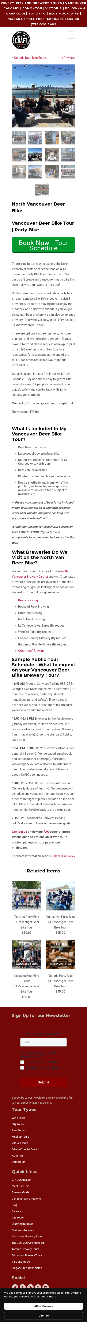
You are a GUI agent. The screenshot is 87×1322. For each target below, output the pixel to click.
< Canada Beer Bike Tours (29, 57)
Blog (15, 1205)
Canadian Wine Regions (26, 1198)
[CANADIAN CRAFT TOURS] (21, 41)
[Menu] (71, 35)
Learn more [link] (48, 1296)
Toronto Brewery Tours (25, 1249)
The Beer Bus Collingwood (28, 1242)
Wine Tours (18, 1117)
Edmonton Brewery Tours (27, 1255)
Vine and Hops (21, 1261)
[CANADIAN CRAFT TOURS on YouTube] (31, 1287)
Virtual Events (20, 1143)
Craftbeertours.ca (22, 1223)
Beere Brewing (28, 600)
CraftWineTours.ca (23, 1230)
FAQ (46, 831)
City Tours (18, 1124)
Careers (16, 1211)
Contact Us (18, 1161)
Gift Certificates (21, 1179)
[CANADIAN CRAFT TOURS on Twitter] (15, 1287)
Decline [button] (43, 1315)
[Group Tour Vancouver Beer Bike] (43, 95)
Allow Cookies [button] (43, 1306)
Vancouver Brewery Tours (27, 1236)
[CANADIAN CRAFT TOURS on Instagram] (38, 1287)
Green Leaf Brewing (31, 650)
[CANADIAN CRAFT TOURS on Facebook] (23, 1287)
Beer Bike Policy (64, 856)
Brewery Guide (20, 1192)
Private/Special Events (25, 1149)
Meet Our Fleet (20, 1186)
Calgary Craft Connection (27, 1268)
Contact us (19, 831)
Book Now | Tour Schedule (43, 245)
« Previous (68, 57)
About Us (17, 1155)
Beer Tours (18, 1130)
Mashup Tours (20, 1136)
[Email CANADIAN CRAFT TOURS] (46, 1287)
